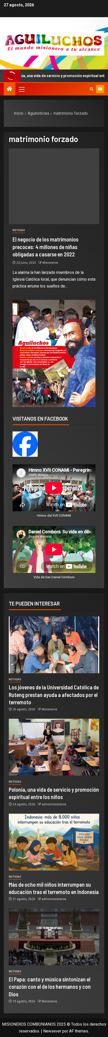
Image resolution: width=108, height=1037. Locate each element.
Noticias (19, 230)
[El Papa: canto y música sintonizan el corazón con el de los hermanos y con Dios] (54, 936)
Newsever (52, 1031)
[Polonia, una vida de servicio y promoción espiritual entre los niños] (54, 747)
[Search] (91, 89)
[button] (21, 89)
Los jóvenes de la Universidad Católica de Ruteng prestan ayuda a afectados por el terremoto (54, 694)
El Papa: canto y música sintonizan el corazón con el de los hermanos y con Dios (50, 986)
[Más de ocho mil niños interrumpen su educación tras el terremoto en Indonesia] (54, 842)
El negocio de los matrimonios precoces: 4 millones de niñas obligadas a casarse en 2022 (45, 246)
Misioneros (50, 262)
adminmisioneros (54, 804)
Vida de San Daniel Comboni (54, 577)
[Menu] (21, 89)
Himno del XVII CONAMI (54, 515)
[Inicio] (9, 89)
